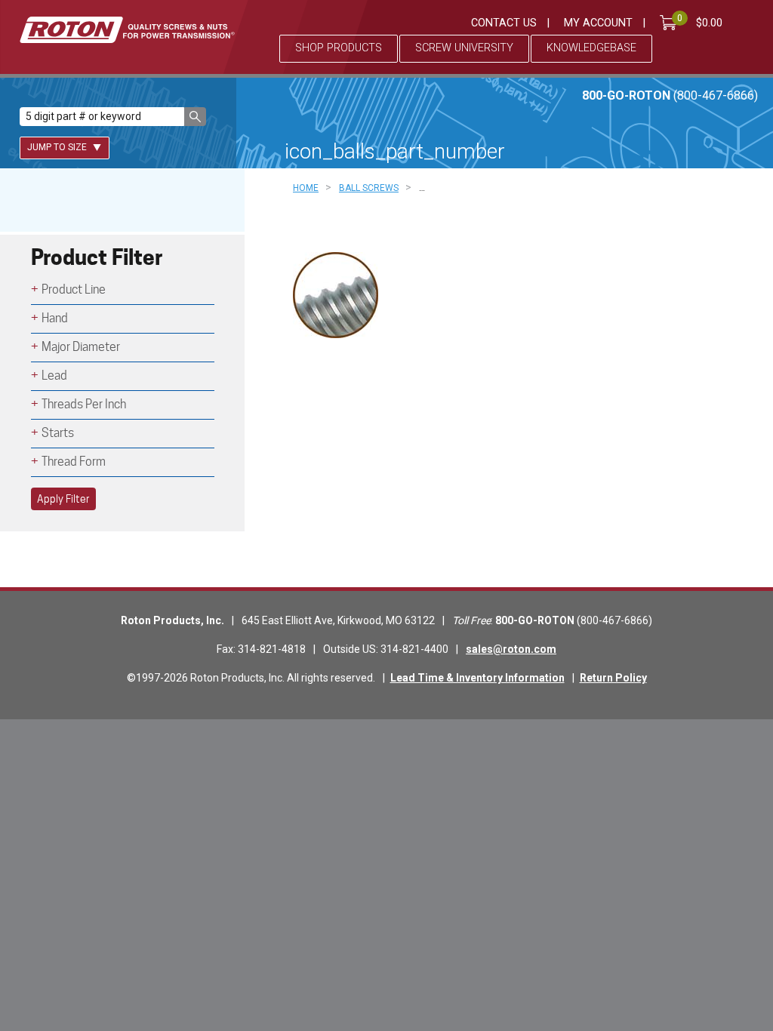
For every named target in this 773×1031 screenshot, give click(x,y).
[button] (195, 116)
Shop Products (338, 48)
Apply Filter (63, 499)
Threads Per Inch (84, 404)
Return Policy (613, 678)
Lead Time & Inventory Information (477, 678)
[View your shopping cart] (671, 22)
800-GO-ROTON (670, 95)
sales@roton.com (511, 649)
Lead (54, 375)
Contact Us (504, 23)
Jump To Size (58, 147)
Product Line (74, 289)
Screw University (464, 48)
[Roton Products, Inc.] (127, 29)
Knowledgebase (591, 48)
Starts (58, 433)
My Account (598, 23)
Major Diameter (81, 347)
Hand (55, 318)
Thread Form (74, 461)
